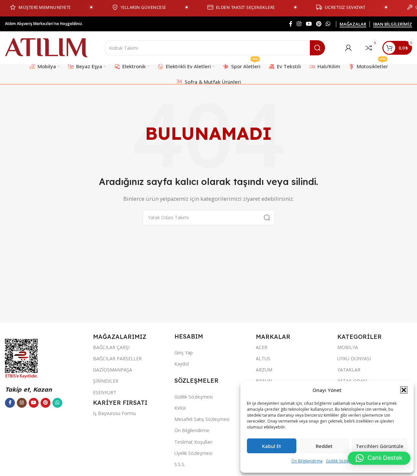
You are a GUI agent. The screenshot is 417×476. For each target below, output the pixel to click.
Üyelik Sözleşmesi (193, 453)
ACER (261, 347)
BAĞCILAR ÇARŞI (111, 347)
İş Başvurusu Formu (114, 413)
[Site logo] (46, 47)
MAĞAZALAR (353, 24)
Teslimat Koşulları (193, 442)
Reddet (324, 446)
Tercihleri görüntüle (379, 446)
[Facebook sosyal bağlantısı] (291, 24)
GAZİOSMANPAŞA (112, 370)
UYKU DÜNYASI (354, 358)
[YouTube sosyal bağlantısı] (309, 24)
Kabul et (271, 446)
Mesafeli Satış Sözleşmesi (201, 419)
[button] (404, 390)
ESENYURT (104, 392)
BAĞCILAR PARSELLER (117, 358)
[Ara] (317, 47)
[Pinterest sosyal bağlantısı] (318, 24)
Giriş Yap (183, 352)
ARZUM (264, 370)
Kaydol (181, 364)
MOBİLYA (347, 347)
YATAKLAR (348, 370)
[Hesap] (348, 47)
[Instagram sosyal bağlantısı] (299, 24)
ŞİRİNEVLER (105, 381)
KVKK (180, 408)
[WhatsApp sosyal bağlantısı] (328, 24)
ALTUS (263, 358)
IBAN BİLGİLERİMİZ (392, 24)
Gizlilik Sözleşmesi (343, 461)
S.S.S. (179, 464)
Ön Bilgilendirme (307, 461)
